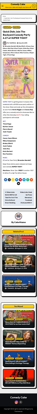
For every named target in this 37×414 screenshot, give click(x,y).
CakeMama (12, 43)
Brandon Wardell (10, 46)
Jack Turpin (18, 48)
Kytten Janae (22, 50)
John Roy (26, 48)
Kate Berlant (13, 50)
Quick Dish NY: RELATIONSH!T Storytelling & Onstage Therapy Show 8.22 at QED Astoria (16, 286)
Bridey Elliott (21, 46)
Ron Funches (25, 53)
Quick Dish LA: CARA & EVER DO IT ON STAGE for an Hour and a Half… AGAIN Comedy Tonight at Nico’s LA (18, 246)
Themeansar (18, 411)
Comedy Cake (18, 4)
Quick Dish (16, 27)
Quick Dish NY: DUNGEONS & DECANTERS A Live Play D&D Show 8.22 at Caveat (17, 383)
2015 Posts (7, 27)
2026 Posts (9, 241)
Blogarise (28, 409)
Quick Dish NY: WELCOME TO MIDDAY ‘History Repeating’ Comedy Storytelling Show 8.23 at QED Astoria (17, 344)
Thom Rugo (11, 55)
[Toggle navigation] (2, 6)
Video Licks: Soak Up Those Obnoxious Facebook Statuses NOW (26, 197)
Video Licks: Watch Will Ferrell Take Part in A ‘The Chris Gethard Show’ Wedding (11, 197)
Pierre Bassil (15, 53)
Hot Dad (10, 48)
